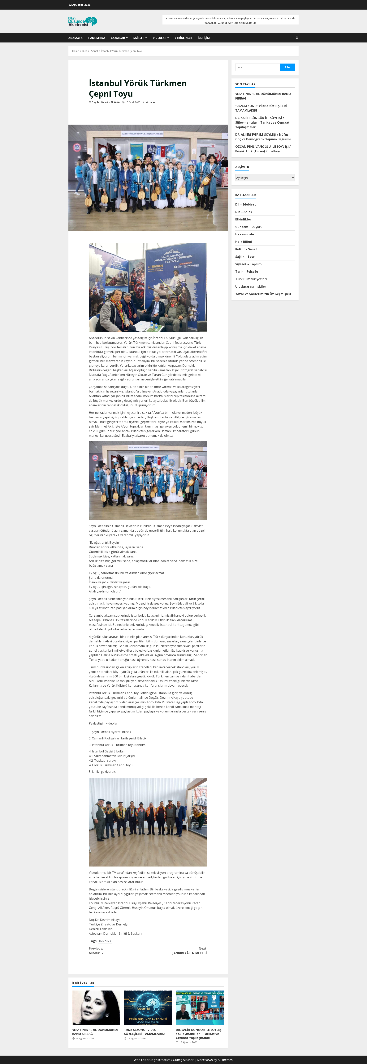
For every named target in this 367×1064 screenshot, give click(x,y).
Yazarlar (118, 38)
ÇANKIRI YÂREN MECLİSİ (189, 950)
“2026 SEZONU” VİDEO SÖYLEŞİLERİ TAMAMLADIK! (148, 1008)
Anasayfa (75, 38)
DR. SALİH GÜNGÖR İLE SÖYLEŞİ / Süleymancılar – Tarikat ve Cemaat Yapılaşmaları (200, 1008)
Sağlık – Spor (245, 257)
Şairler (138, 38)
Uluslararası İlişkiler (250, 286)
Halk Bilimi (105, 941)
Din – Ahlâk (243, 212)
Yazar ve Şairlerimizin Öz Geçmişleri (263, 294)
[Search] (297, 38)
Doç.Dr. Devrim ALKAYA (106, 102)
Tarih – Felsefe (246, 271)
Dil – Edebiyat (245, 204)
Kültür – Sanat (246, 249)
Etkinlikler (183, 38)
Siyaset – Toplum (248, 264)
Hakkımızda (96, 38)
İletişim (204, 38)
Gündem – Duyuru (248, 227)
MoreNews (205, 1060)
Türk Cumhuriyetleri (251, 279)
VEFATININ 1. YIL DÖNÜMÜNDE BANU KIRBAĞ (96, 1008)
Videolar (159, 38)
